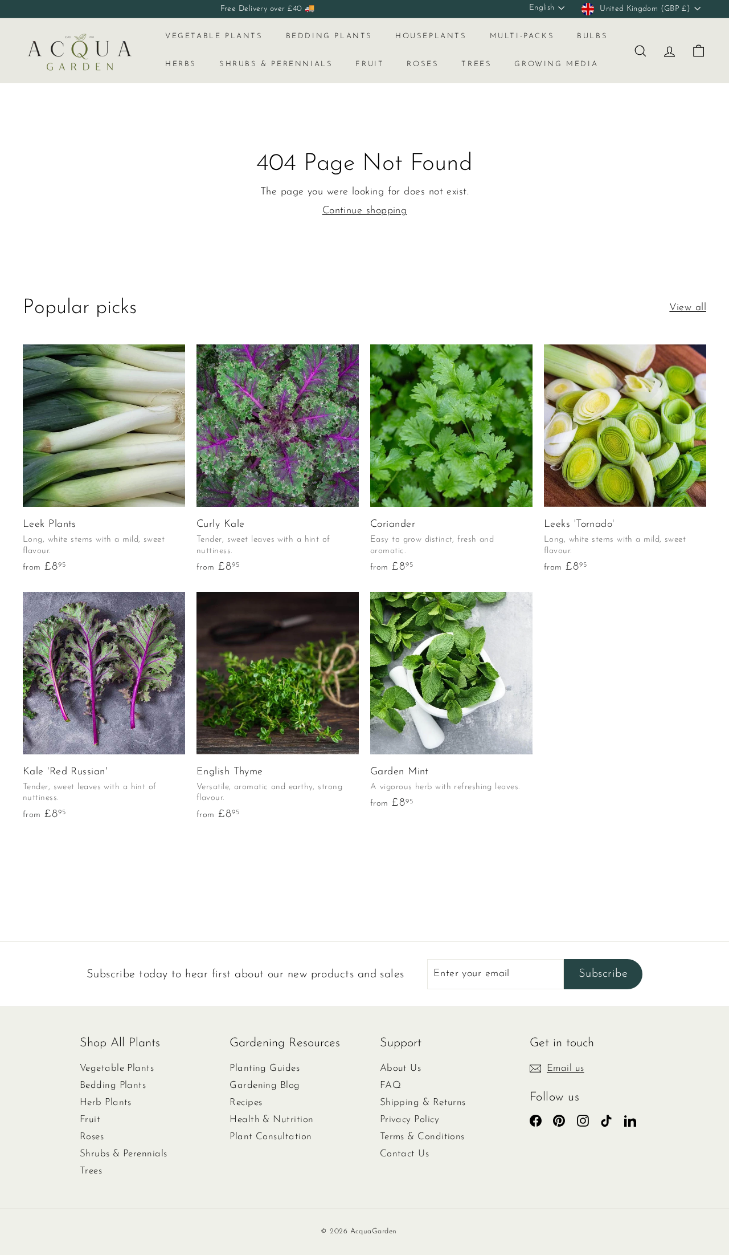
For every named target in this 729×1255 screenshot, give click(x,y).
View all (687, 308)
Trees (476, 64)
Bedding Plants (329, 36)
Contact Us (404, 1154)
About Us (400, 1068)
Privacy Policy (409, 1119)
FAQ (390, 1085)
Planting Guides (265, 1068)
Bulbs (592, 36)
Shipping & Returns (423, 1102)
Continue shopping (364, 211)
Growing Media (556, 64)
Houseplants (431, 36)
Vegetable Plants (214, 36)
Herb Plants (106, 1102)
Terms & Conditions (422, 1137)
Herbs (180, 64)
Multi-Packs (522, 36)
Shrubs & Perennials (276, 64)
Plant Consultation (271, 1137)
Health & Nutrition (271, 1119)
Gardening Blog (265, 1085)
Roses (423, 64)
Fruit (369, 64)
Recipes (246, 1102)
